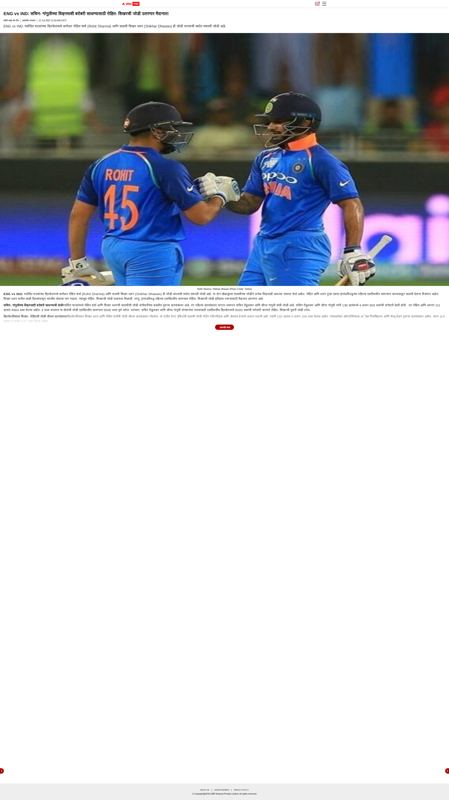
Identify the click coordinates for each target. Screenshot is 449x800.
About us (204, 790)
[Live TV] (317, 3)
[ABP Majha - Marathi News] (130, 4)
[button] (324, 3)
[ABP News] (447, 771)
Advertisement (221, 790)
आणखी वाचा (225, 327)
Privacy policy (241, 790)
